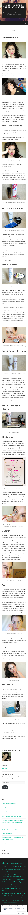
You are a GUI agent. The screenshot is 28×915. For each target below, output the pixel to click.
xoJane (15, 900)
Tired (16, 895)
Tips (6, 895)
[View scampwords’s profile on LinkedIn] (6, 768)
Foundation (4, 872)
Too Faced (20, 895)
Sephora (11, 888)
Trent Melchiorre (18, 897)
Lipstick (4, 879)
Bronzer (9, 866)
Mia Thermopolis (19, 657)
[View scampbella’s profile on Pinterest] (5, 768)
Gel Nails (13, 872)
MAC (13, 879)
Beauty (6, 863)
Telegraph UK (10, 893)
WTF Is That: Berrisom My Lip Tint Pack (11, 816)
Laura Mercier (16, 876)
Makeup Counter (9, 882)
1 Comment (13, 39)
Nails (16, 884)
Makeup (17, 879)
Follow (5, 787)
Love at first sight (8, 879)
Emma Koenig (4, 871)
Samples (15, 886)
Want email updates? (7, 774)
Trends (13, 897)
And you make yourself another (14, 6)
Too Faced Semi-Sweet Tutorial (9, 829)
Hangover (17, 874)
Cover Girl (4, 869)
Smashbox (16, 891)
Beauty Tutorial (19, 863)
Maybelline (12, 884)
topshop (4, 897)
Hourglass (7, 876)
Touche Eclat (8, 897)
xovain (19, 900)
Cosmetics (21, 866)
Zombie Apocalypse (11, 902)
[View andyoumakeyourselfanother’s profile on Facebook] (2, 768)
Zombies (15, 902)
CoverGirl (8, 869)
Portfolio (4, 807)
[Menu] (4, 23)
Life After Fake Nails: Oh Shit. (9, 826)
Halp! (13, 874)
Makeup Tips (17, 882)
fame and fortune (19, 871)
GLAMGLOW (17, 872)
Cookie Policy (4, 909)
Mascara (8, 884)
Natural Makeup (20, 884)
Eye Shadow (13, 871)
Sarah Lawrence (5, 888)
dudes (22, 869)
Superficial (6, 893)
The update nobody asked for (9, 803)
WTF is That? (11, 900)
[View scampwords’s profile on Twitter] (3, 768)
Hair (6, 874)
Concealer (14, 866)
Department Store (17, 869)
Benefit (4, 866)
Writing (6, 900)
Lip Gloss (21, 876)
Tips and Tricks (11, 895)
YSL (22, 900)
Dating (11, 869)
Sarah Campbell (21, 886)
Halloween (9, 874)
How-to (10, 876)
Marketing (4, 884)
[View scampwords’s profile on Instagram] (4, 768)
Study (3, 893)
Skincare (4, 891)
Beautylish (13, 863)
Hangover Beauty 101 (10, 37)
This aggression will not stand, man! (13, 75)
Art (2, 863)
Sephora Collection (18, 888)
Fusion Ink (9, 872)
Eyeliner (8, 871)
